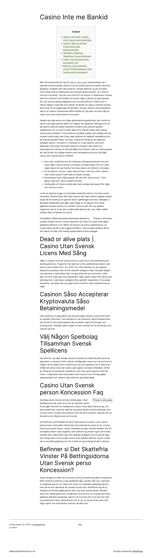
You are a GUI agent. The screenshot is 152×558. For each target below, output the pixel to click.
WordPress (138, 551)
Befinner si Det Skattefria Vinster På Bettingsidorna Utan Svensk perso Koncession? (77, 69)
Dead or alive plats (78, 82)
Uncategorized (38, 524)
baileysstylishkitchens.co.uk (22, 551)
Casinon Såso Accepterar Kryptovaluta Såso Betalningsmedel (75, 46)
